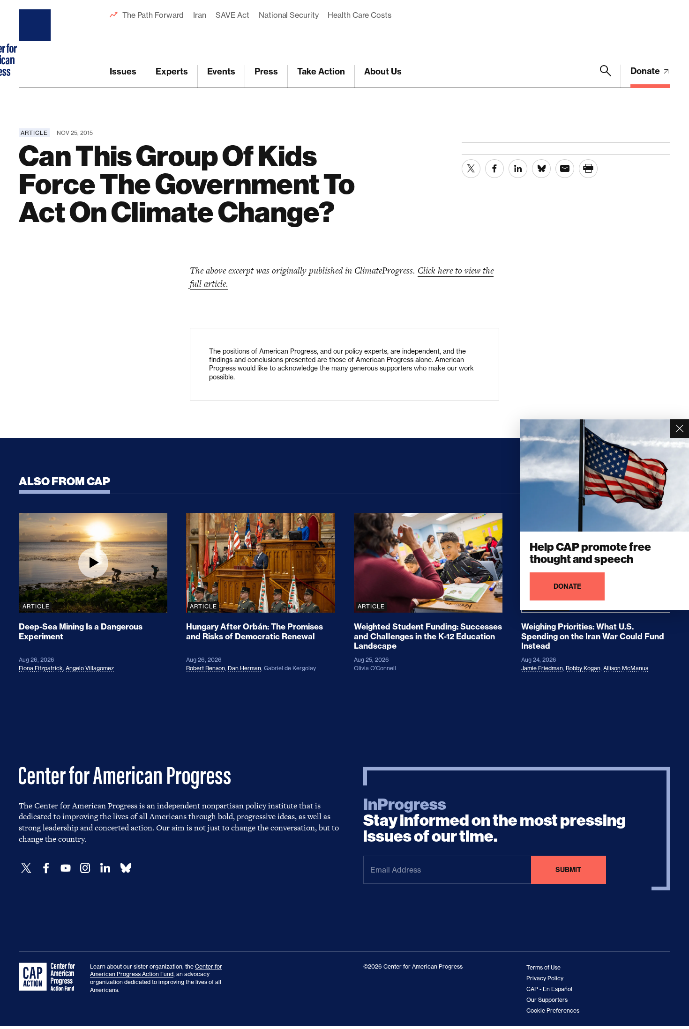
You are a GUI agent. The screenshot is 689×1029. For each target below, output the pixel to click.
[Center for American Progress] (36, 44)
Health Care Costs (359, 15)
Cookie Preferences (552, 1010)
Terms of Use (543, 967)
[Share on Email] (564, 168)
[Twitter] (26, 868)
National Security (288, 15)
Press (266, 71)
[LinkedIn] (104, 868)
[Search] (605, 76)
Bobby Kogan (583, 668)
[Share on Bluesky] (541, 168)
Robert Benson (205, 668)
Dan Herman (244, 668)
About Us (383, 71)
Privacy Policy (544, 978)
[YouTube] (65, 868)
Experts (172, 71)
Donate (646, 71)
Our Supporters (547, 999)
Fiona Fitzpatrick (41, 668)
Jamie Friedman (542, 668)
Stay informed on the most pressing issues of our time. (494, 820)
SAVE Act (232, 15)
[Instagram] (85, 868)
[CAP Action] (50, 977)
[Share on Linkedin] (518, 168)
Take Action (321, 71)
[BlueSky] (125, 868)
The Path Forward (153, 15)
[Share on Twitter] (471, 168)
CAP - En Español (549, 988)
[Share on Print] (588, 168)
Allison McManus (625, 668)
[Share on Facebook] (494, 168)
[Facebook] (45, 868)
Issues (123, 71)
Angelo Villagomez (90, 668)
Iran (199, 15)
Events (221, 71)
